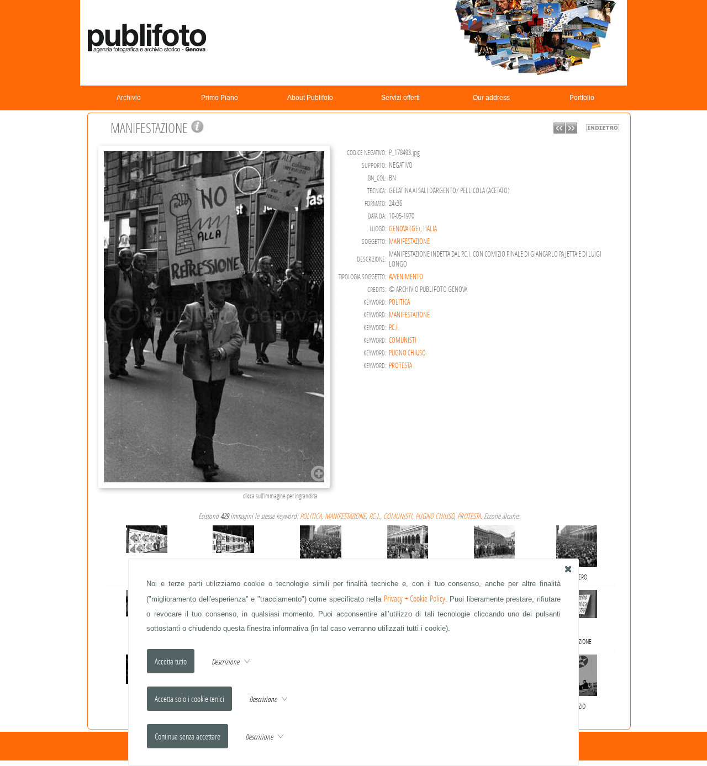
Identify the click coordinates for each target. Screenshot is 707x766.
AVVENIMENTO (406, 276)
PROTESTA (400, 365)
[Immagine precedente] (559, 130)
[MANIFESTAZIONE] (215, 486)
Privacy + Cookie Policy (414, 598)
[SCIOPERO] (320, 544)
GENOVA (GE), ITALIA (413, 228)
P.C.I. (394, 327)
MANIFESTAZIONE (409, 241)
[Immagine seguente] (571, 130)
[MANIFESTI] (146, 537)
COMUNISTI (402, 340)
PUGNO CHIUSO (407, 353)
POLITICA (399, 302)
